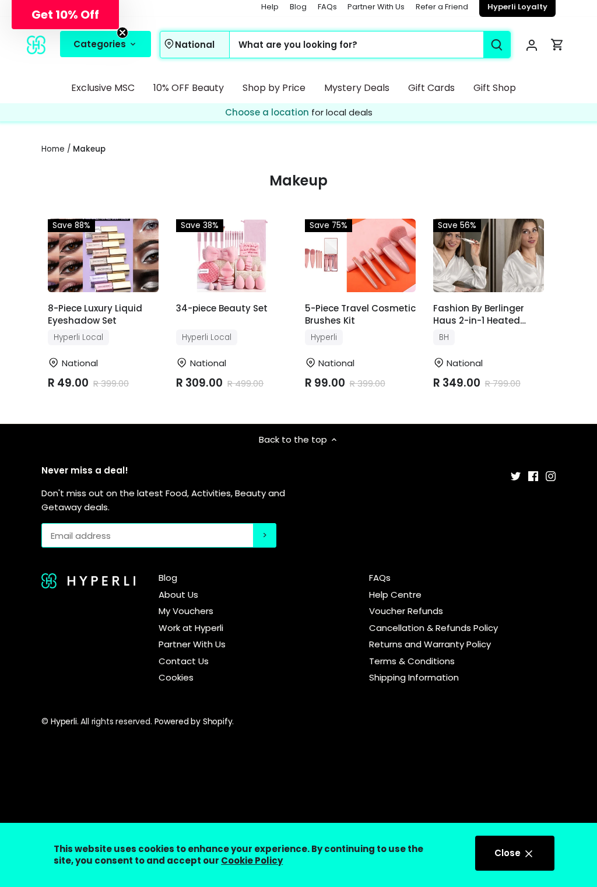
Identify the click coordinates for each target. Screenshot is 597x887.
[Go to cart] (557, 45)
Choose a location (268, 112)
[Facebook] (533, 475)
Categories (100, 44)
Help (270, 6)
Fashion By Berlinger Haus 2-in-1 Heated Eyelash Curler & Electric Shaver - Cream (487, 315)
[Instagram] (551, 475)
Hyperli (64, 721)
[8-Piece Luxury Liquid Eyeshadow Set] (103, 256)
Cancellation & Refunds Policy (433, 628)
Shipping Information (414, 677)
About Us (178, 594)
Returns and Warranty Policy (430, 644)
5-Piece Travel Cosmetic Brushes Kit (360, 314)
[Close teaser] (122, 32)
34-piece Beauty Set (222, 308)
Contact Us (184, 661)
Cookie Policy (252, 860)
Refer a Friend (442, 6)
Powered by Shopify (193, 721)
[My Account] (532, 45)
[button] (65, 14)
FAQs (327, 6)
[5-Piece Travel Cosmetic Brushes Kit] (360, 256)
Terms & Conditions (412, 661)
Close (508, 853)
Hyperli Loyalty (517, 6)
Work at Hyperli (191, 628)
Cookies (176, 677)
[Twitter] (516, 475)
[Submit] (496, 44)
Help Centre (395, 594)
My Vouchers (186, 611)
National (195, 44)
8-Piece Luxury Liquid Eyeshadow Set (95, 314)
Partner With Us (376, 6)
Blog (298, 6)
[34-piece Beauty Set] (231, 256)
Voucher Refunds (406, 611)
